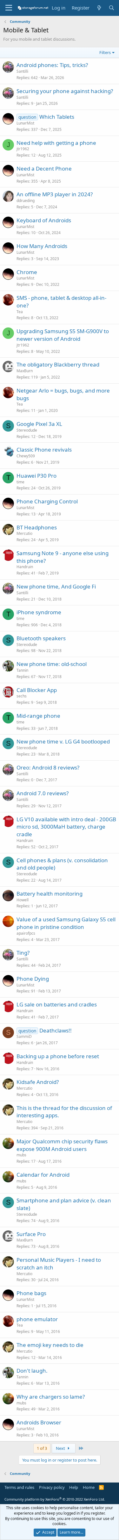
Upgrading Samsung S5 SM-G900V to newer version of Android (63, 334)
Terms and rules (19, 1487)
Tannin (22, 670)
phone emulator (37, 1319)
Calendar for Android (43, 1174)
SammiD (24, 1036)
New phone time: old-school (52, 664)
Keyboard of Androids (44, 220)
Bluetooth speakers (41, 638)
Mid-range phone (38, 715)
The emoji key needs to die (50, 1344)
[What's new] (99, 8)
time (20, 482)
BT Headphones (37, 527)
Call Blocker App (37, 690)
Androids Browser (39, 1422)
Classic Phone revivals (44, 449)
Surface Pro (31, 1234)
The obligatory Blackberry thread (58, 364)
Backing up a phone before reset (58, 1056)
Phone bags (31, 1293)
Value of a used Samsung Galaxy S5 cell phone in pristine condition (66, 923)
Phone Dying (33, 978)
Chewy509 (26, 456)
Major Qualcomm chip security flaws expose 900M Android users (62, 1145)
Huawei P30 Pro (36, 475)
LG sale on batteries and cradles (57, 1004)
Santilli (22, 71)
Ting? (23, 952)
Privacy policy (52, 1487)
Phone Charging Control (47, 501)
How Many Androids (42, 246)
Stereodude (27, 430)
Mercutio (24, 533)
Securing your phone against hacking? (65, 91)
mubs (21, 1155)
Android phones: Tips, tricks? (52, 65)
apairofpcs (26, 933)
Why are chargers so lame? (51, 1396)
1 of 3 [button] (42, 1448)
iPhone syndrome (39, 612)
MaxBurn (25, 370)
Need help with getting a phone (56, 142)
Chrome (27, 272)
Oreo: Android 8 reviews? (48, 767)
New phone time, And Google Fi (56, 586)
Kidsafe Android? (38, 1082)
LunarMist (25, 123)
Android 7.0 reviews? (43, 793)
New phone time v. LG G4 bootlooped (63, 741)
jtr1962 (23, 148)
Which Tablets (56, 116)
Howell (23, 900)
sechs (22, 696)
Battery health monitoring (50, 893)
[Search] (111, 8)
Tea (20, 311)
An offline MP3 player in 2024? (55, 194)
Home (89, 1487)
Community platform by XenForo (54, 1499)
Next (61, 1448)
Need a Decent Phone (44, 168)
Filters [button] (105, 52)
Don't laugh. (32, 1370)
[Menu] (8, 8)
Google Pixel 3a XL (39, 423)
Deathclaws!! (55, 1030)
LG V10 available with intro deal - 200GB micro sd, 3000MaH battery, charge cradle (66, 827)
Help (73, 1487)
